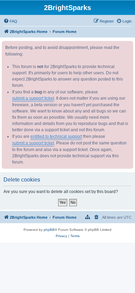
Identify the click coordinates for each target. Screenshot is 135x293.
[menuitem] (10, 21)
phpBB (49, 230)
